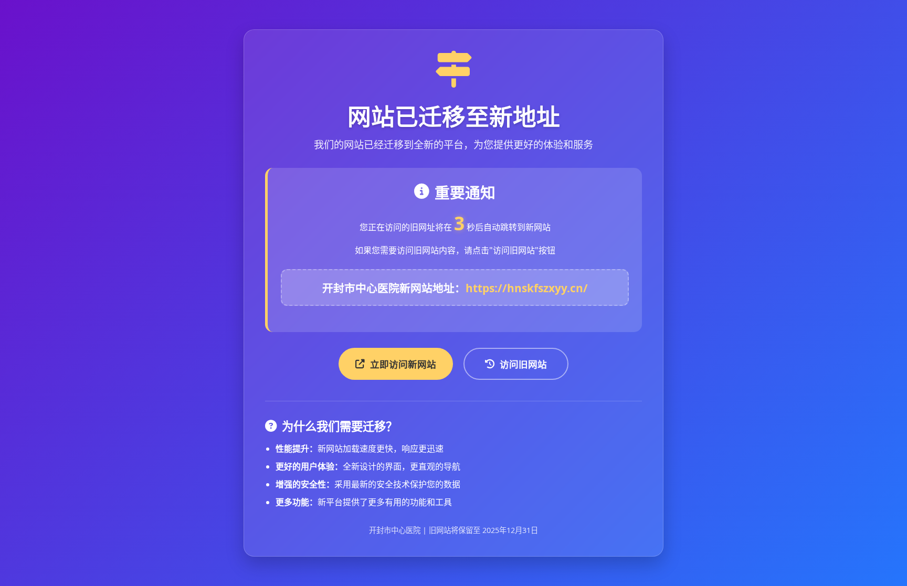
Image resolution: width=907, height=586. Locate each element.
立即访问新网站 (403, 364)
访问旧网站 (523, 364)
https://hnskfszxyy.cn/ (527, 288)
